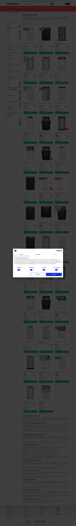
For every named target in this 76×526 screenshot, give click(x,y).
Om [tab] (54, 254)
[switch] (31, 270)
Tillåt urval (38, 274)
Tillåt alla (54, 274)
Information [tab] (38, 254)
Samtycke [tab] (21, 254)
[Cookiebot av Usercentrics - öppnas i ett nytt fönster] (57, 251)
